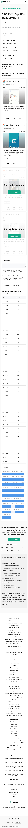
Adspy (14, 665)
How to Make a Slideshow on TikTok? (14, 782)
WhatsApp (14, 794)
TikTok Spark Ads (14, 670)
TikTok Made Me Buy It (14, 702)
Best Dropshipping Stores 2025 (14, 691)
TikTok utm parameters (14, 621)
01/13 (14, 750)
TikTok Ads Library (14, 675)
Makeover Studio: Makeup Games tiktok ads (8, 547)
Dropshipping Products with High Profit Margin (14, 698)
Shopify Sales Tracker (14, 618)
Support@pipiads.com (14, 792)
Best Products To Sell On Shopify (14, 713)
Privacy (8, 822)
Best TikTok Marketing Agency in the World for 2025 (14, 774)
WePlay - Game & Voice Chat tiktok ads (14, 547)
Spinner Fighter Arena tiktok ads (8, 550)
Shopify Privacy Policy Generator (14, 641)
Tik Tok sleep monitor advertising (11, 575)
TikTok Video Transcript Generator (14, 679)
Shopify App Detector (14, 627)
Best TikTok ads (14, 729)
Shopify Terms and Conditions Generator (14, 646)
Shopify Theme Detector (14, 625)
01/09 (8, 752)
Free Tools (14, 654)
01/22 (19, 747)
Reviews (14, 684)
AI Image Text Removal (14, 688)
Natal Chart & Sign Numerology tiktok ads (14, 550)
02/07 (8, 747)
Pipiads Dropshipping (14, 695)
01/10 (19, 750)
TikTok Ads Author (14, 731)
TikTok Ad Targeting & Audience (14, 623)
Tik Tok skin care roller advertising (11, 573)
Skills (14, 672)
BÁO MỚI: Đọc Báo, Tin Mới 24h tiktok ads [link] (11, 8)
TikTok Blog (14, 724)
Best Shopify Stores (14, 704)
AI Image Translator (14, 686)
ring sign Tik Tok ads (7, 570)
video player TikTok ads (8, 563)
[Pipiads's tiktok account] (16, 819)
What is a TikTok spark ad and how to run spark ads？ (14, 778)
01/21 (8, 750)
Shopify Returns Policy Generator (14, 650)
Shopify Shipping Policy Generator (14, 652)
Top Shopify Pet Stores (14, 706)
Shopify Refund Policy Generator (14, 644)
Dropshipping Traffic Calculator (14, 630)
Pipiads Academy (14, 733)
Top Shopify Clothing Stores (14, 711)
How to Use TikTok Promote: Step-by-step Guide (14, 771)
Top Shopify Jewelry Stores (14, 708)
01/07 (19, 752)
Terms (13, 822)
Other (22, 742)
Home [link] (2, 6)
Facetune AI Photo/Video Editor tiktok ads (3, 550)
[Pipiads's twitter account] (12, 819)
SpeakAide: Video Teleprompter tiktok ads (3, 547)
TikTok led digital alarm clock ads (11, 587)
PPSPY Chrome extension (14, 657)
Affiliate (14, 659)
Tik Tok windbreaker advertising (10, 565)
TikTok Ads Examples (14, 722)
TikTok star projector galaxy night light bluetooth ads (12, 581)
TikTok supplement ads (8, 585)
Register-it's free (14, 192)
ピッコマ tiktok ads (19, 547)
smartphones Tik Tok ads (8, 578)
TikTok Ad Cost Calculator (14, 634)
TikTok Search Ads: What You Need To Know (14, 759)
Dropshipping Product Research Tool (14, 693)
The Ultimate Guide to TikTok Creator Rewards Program (14, 767)
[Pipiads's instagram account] (19, 819)
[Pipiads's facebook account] (9, 819)
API (14, 797)
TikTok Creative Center (14, 677)
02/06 (14, 747)
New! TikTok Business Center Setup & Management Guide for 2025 (14, 763)
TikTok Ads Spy (14, 668)
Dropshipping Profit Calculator (14, 637)
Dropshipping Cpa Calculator (14, 632)
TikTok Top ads (14, 726)
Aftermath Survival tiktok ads (19, 550)
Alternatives (14, 681)
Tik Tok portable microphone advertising (13, 568)
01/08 (14, 752)
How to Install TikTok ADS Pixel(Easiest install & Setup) (14, 785)
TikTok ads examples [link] (10, 6)
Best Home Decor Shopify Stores (14, 715)
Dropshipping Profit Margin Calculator (14, 639)
